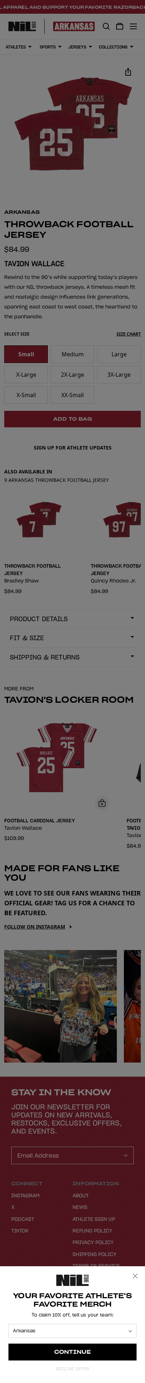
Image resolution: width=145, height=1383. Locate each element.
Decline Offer (72, 1368)
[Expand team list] (130, 1331)
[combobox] (69, 1331)
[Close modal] (135, 1276)
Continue (72, 1352)
